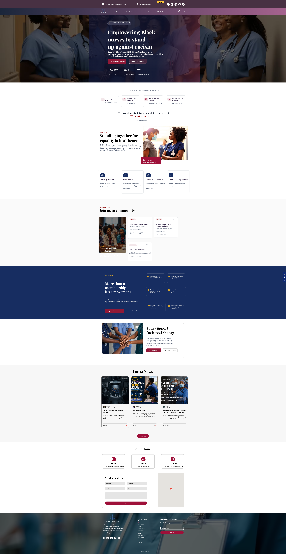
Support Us (141, 531)
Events (139, 533)
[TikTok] (172, 4)
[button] (160, 2)
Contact (140, 539)
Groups (140, 542)
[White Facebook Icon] (284, 277)
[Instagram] (168, 4)
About (139, 526)
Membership (141, 524)
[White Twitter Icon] (284, 280)
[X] (183, 4)
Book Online (141, 537)
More (139, 540)
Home (139, 523)
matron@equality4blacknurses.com (115, 4)
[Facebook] (179, 4)
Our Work (140, 530)
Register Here (141, 528)
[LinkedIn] (176, 4)
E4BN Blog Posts (142, 535)
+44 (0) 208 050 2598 (143, 466)
